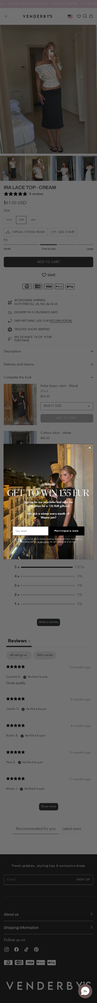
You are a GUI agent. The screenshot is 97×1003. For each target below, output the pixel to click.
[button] (85, 991)
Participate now (66, 531)
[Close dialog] (90, 447)
